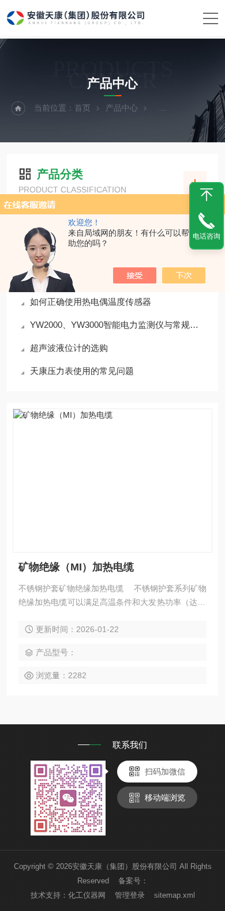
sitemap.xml (174, 895)
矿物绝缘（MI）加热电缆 (76, 567)
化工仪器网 (87, 895)
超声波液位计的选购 (69, 348)
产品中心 (122, 107)
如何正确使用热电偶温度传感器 (90, 302)
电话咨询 (206, 236)
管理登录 (130, 895)
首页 (82, 107)
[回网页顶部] (206, 194)
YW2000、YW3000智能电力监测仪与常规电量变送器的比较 (118, 325)
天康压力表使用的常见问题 (82, 371)
